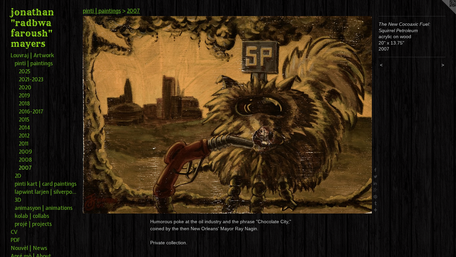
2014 (24, 127)
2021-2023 (31, 79)
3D (18, 199)
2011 (23, 143)
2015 (24, 119)
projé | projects (33, 224)
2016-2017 (31, 111)
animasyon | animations (43, 207)
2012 (24, 135)
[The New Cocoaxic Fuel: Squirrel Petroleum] (227, 114)
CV (14, 232)
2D (18, 175)
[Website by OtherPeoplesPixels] (442, 13)
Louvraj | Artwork (32, 55)
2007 (25, 167)
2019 (24, 95)
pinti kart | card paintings (45, 183)
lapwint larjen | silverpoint (46, 191)
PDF (15, 240)
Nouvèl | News (29, 248)
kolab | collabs (32, 216)
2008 (25, 159)
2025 (24, 71)
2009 (25, 151)
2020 (25, 87)
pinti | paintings (34, 63)
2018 (24, 103)
